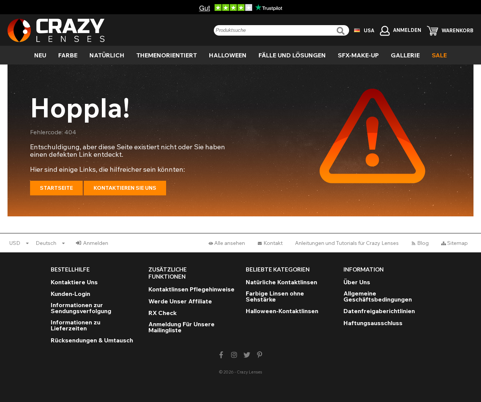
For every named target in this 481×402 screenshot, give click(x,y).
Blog (423, 243)
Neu (40, 55)
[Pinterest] (260, 355)
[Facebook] (221, 355)
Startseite (56, 187)
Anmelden (95, 243)
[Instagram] (234, 355)
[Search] (341, 31)
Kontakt (273, 243)
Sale (439, 55)
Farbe (67, 55)
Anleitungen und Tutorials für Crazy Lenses (347, 243)
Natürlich (106, 55)
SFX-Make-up (358, 55)
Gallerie (405, 55)
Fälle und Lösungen (292, 55)
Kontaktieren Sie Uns (125, 187)
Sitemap (457, 243)
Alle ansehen (229, 243)
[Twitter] (247, 355)
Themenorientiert (166, 55)
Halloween (228, 55)
